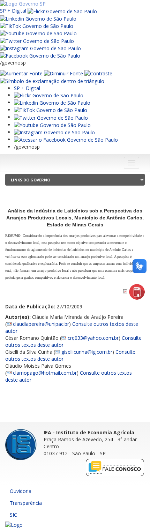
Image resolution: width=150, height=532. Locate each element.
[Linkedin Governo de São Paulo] (52, 102)
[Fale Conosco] (115, 467)
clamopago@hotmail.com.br (45, 372)
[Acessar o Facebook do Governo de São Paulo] (66, 139)
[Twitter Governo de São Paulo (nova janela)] (37, 40)
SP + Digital (13, 10)
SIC (13, 514)
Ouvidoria (20, 491)
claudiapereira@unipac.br (41, 324)
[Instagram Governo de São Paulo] (40, 48)
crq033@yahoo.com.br (93, 338)
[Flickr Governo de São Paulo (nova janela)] (62, 10)
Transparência (26, 503)
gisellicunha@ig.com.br (86, 352)
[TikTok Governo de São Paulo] (50, 109)
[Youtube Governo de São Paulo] (52, 124)
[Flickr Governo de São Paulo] (48, 95)
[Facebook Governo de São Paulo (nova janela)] (40, 55)
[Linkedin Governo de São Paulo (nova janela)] (38, 18)
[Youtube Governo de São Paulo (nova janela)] (38, 33)
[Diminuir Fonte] (63, 73)
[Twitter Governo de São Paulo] (51, 117)
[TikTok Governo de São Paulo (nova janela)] (36, 25)
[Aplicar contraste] (98, 73)
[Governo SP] (23, 3)
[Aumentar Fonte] (21, 73)
